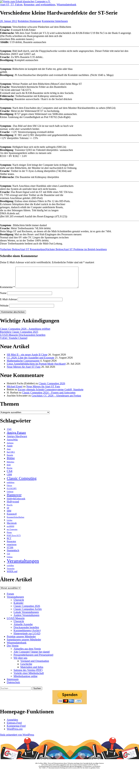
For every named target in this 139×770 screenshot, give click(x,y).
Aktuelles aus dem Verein (27, 648)
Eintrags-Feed (14, 722)
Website (4, 305)
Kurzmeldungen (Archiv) (27, 630)
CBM (9, 474)
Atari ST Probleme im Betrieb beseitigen (76, 249)
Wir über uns (20, 657)
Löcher (9, 520)
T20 (8, 554)
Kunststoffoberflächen (15, 517)
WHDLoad (12, 571)
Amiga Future (16, 432)
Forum (10, 593)
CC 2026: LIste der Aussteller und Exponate (30, 357)
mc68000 (10, 526)
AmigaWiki (12, 439)
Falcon (9, 485)
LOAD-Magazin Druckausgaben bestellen (22, 334)
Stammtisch (13, 550)
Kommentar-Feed (16, 725)
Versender (11, 568)
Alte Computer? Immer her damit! (32, 651)
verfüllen (10, 565)
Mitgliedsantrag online (25, 676)
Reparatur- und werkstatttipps (39, 4)
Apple (10, 446)
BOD (9, 465)
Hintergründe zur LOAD (27, 633)
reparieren (11, 544)
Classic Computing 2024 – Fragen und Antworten (48, 392)
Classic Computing (22, 478)
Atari (9, 449)
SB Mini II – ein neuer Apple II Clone (27, 354)
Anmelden (12, 719)
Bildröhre (10, 462)
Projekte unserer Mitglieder (21, 636)
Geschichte (26, 664)
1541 (9, 429)
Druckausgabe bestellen (26, 627)
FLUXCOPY (12, 488)
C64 (9, 471)
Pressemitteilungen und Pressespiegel (33, 654)
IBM (9, 511)
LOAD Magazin (16, 618)
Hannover (14, 495)
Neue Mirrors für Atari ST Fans (24, 366)
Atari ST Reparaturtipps (22, 249)
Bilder (11, 458)
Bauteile (10, 455)
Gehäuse (10, 491)
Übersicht (19, 599)
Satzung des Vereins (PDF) (28, 670)
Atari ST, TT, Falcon (11, 4)
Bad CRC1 (11, 452)
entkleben (10, 482)
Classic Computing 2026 (52, 383)
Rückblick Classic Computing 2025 (19, 331)
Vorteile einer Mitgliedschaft (29, 673)
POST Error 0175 (14, 535)
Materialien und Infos (31, 667)
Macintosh (12, 523)
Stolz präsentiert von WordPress (17, 734)
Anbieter (10, 443)
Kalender (18, 602)
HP (8, 508)
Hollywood (13, 501)
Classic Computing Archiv (28, 609)
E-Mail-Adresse (8, 299)
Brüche (9, 468)
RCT (9, 538)
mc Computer (12, 529)
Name (3, 293)
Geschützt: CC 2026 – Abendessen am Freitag (56, 395)
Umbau (10, 557)
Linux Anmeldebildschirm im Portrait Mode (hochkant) (36, 363)
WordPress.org (15, 728)
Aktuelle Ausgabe (23, 624)
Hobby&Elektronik (16, 498)
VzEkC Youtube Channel (13, 338)
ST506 (10, 547)
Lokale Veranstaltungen (26, 612)
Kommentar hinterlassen (55, 21)
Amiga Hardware (17, 436)
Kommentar (7, 287)
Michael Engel (14, 386)
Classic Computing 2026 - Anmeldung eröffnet (25, 328)
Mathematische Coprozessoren (23, 360)
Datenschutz (13, 682)
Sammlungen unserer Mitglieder (24, 639)
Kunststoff (12, 514)
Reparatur (11, 541)
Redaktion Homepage (29, 21)
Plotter (9, 532)
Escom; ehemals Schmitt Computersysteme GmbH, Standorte (50, 389)
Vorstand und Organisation (34, 660)
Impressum (12, 679)
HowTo (10, 505)
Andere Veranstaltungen (26, 615)
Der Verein (12, 645)
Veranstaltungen (23, 561)
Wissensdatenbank (66, 4)
